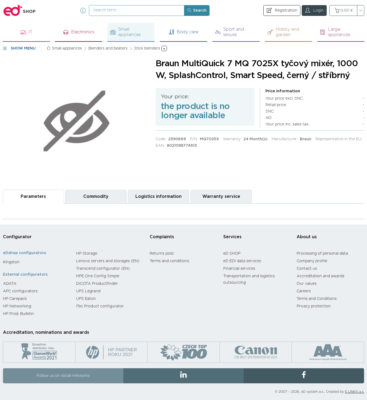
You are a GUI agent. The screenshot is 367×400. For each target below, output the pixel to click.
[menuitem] (37, 262)
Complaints (162, 237)
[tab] (33, 196)
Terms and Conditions (317, 299)
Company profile (312, 261)
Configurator (17, 237)
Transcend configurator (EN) (103, 269)
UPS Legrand (88, 291)
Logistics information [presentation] (158, 196)
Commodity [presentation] (96, 196)
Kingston (11, 262)
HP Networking (17, 306)
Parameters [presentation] (33, 196)
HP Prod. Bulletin (18, 314)
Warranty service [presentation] (221, 196)
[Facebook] (304, 375)
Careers (304, 291)
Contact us (307, 269)
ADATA (9, 284)
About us (307, 237)
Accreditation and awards (320, 276)
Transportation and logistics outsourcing (249, 279)
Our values (306, 284)
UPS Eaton (86, 299)
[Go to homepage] (20, 10)
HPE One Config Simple (97, 276)
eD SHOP (231, 253)
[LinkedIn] (183, 375)
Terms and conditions (169, 261)
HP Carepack (15, 299)
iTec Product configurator (100, 306)
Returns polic (162, 253)
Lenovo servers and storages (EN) (107, 261)
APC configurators (20, 291)
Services (232, 237)
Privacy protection (314, 306)
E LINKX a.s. (354, 391)
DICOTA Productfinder (97, 284)
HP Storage (86, 253)
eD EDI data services (242, 261)
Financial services (239, 269)
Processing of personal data (322, 253)
